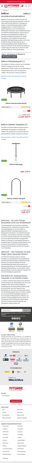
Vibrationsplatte (21, 454)
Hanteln (19, 437)
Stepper (4, 446)
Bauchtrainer (20, 448)
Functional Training (7, 448)
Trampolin (19, 431)
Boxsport (5, 440)
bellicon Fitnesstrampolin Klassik (16, 103)
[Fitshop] (11, 6)
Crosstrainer (6, 426)
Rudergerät (20, 429)
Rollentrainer (20, 443)
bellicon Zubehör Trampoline (13, 124)
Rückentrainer (6, 451)
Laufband (5, 429)
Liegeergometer (21, 440)
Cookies (4, 412)
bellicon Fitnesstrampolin (11, 61)
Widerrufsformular (6, 418)
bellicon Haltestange (16, 164)
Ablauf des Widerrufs (22, 418)
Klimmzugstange (21, 451)
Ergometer (20, 426)
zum (6, 395)
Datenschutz (20, 409)
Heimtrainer (5, 443)
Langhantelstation (21, 446)
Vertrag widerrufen (16, 401)
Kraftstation (6, 431)
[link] (13, 318)
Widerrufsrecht (20, 415)
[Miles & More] (16, 379)
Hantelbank (20, 434)
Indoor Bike (5, 437)
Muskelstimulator (7, 454)
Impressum (19, 412)
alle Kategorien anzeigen (9, 56)
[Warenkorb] (30, 6)
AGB (3, 409)
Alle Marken (5, 10)
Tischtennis (5, 434)
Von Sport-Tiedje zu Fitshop (8, 335)
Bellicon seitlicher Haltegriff (16, 198)
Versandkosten (5, 415)
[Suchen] (25, 6)
